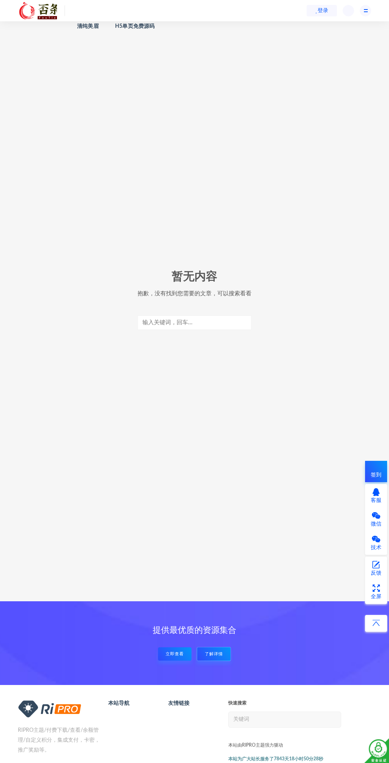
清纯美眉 (88, 26)
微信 (376, 524)
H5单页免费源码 (135, 26)
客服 (376, 500)
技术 (376, 547)
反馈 (376, 573)
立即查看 (175, 654)
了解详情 (214, 654)
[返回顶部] (376, 623)
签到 (376, 475)
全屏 (376, 596)
